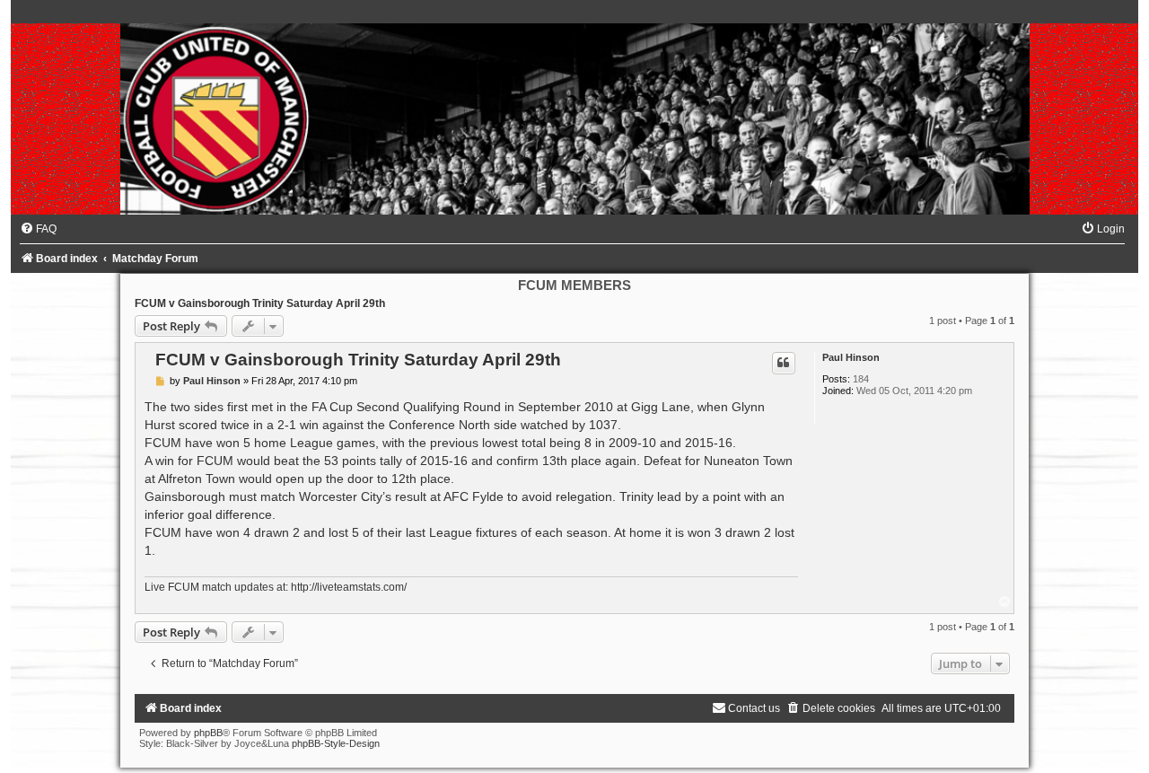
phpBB (208, 732)
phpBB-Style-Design (336, 743)
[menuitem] (38, 229)
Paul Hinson (851, 357)
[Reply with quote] (783, 362)
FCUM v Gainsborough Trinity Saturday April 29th (260, 303)
